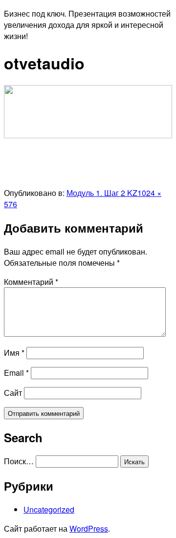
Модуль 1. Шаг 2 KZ (101, 192)
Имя (14, 352)
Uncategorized (48, 509)
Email (16, 372)
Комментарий (31, 281)
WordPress (88, 528)
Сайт (13, 392)
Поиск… (19, 461)
